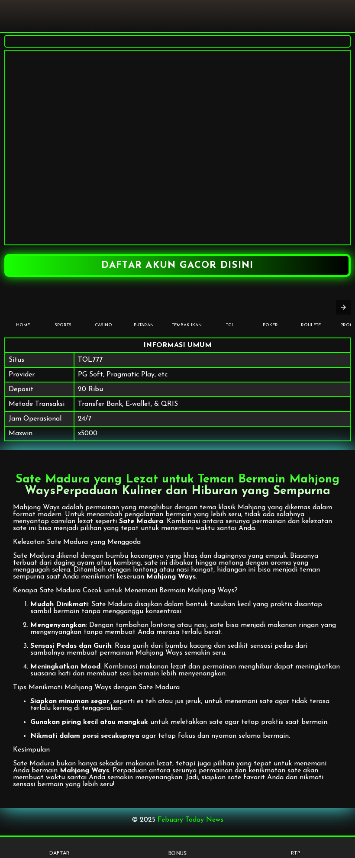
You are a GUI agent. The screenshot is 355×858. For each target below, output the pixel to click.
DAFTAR (59, 853)
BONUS (177, 854)
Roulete (311, 325)
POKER (270, 325)
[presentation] (343, 307)
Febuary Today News (190, 819)
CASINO (103, 325)
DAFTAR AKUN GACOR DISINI (177, 265)
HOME (23, 325)
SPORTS (63, 325)
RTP (295, 853)
